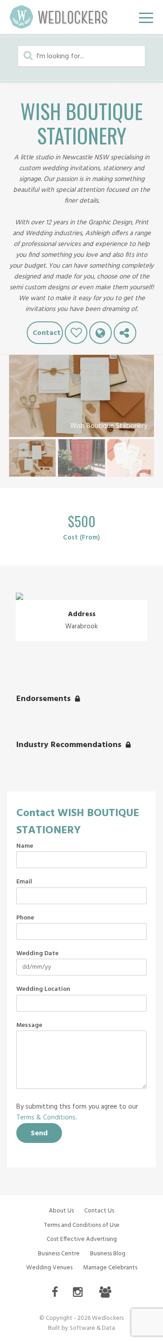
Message (29, 1026)
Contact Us (99, 1211)
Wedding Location (43, 989)
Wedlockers (59, 17)
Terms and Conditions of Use (82, 1225)
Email (24, 882)
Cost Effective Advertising (82, 1239)
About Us (61, 1211)
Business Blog (107, 1253)
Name (24, 846)
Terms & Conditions (46, 1117)
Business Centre (59, 1253)
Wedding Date (37, 954)
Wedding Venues (49, 1267)
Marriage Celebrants (110, 1267)
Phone (25, 918)
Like (76, 332)
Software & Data (92, 1328)
